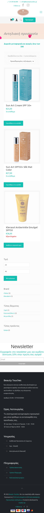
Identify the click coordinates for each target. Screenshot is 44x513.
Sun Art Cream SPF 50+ (18, 105)
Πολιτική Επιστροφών (16, 477)
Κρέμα (6, 330)
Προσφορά (29, 20)
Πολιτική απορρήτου (20, 497)
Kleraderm (7, 296)
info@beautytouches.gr (29, 1)
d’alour (6, 293)
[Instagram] (28, 5)
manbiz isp (22, 502)
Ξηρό (5, 310)
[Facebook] (23, 5)
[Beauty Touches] (23, 12)
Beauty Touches (14, 494)
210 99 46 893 (13, 1)
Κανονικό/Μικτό (9, 313)
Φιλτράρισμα (10, 278)
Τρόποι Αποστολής (15, 467)
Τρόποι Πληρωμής (15, 472)
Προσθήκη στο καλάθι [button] (13, 123)
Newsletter (22, 346)
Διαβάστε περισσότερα (13, 245)
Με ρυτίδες (7, 316)
